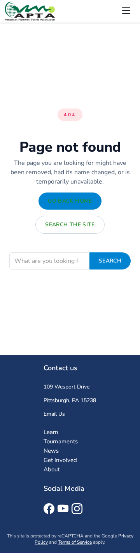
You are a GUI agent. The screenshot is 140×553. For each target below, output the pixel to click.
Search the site (69, 224)
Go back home (70, 201)
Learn (51, 432)
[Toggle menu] (126, 11)
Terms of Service (75, 542)
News (51, 451)
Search (110, 260)
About (52, 469)
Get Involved (60, 460)
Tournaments (61, 441)
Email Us (54, 414)
